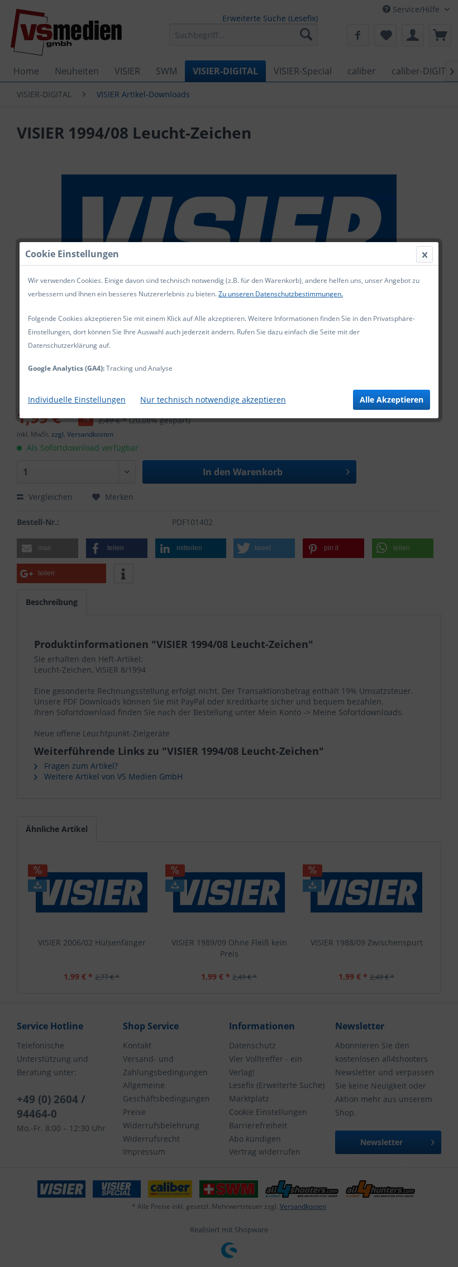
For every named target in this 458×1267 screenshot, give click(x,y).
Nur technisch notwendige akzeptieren (213, 399)
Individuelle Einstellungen (77, 399)
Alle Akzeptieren (391, 399)
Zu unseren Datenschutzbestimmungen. (280, 294)
